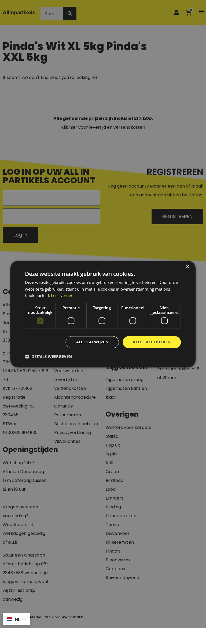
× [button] (187, 267)
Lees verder (61, 295)
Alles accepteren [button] (152, 341)
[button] (48, 356)
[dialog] (103, 314)
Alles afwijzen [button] (92, 341)
